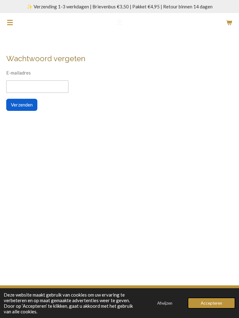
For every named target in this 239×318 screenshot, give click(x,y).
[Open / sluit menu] (10, 22)
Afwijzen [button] (164, 303)
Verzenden (22, 104)
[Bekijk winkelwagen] (229, 22)
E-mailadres (18, 72)
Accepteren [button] (211, 303)
